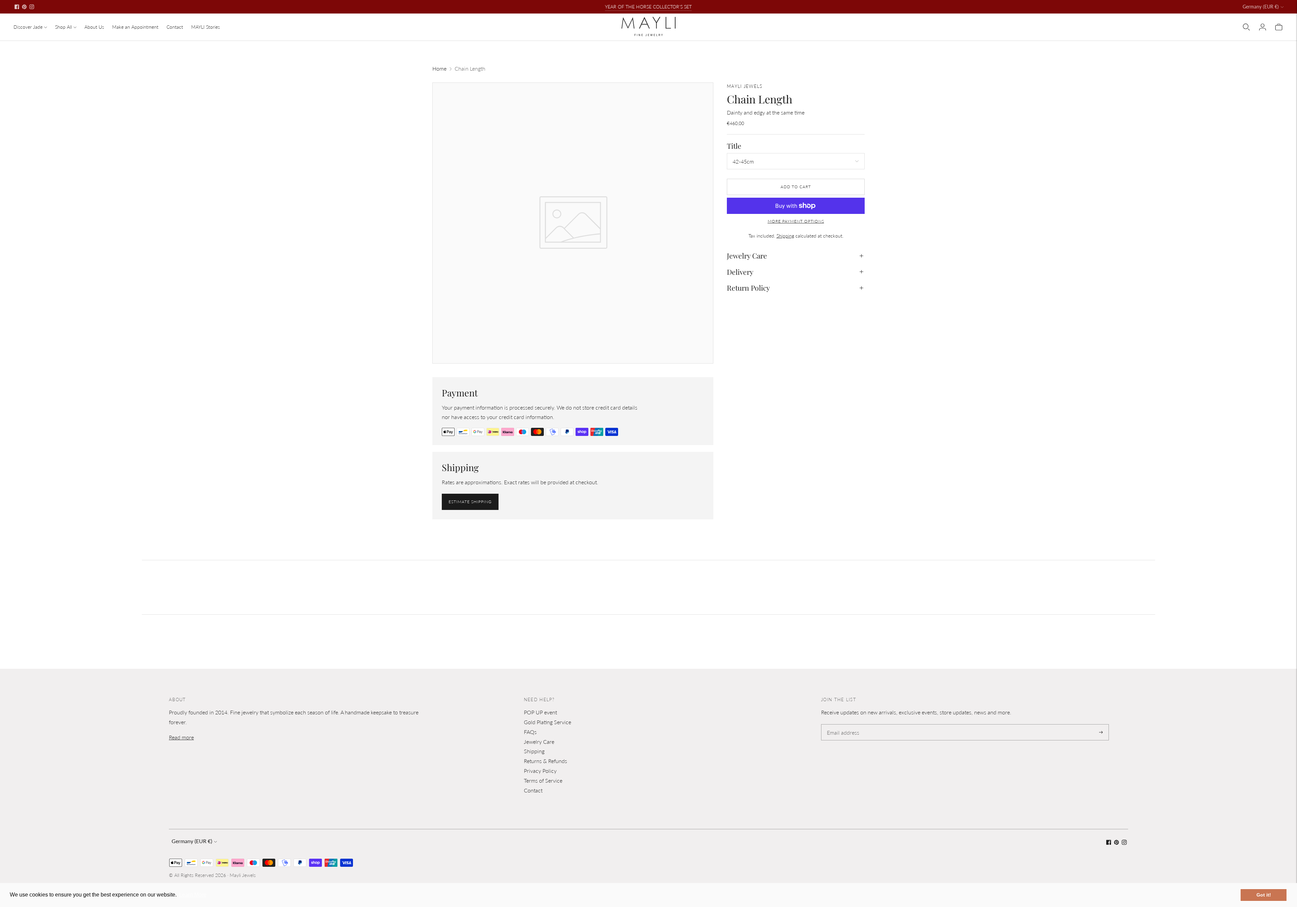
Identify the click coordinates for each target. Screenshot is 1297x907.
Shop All (63, 27)
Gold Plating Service (547, 722)
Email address (842, 725)
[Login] (1262, 27)
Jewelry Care (747, 255)
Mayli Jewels (243, 875)
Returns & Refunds (545, 761)
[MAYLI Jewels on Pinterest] (24, 6)
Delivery (740, 271)
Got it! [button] (1263, 895)
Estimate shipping (470, 501)
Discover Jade (28, 27)
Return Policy (748, 287)
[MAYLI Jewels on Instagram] (31, 6)
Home (439, 68)
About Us (94, 27)
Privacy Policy (540, 770)
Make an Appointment (135, 27)
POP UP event (540, 712)
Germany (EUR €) (1261, 6)
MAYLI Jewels (745, 86)
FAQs (530, 732)
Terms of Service (543, 780)
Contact (175, 27)
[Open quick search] (1246, 27)
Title (734, 145)
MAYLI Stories (205, 27)
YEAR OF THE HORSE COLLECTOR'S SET (648, 6)
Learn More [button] (192, 895)
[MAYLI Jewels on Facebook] (17, 6)
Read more (181, 737)
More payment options (796, 221)
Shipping (785, 235)
